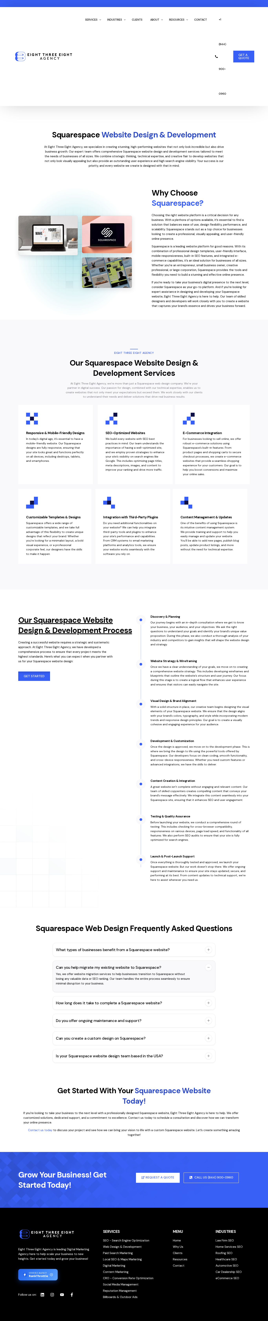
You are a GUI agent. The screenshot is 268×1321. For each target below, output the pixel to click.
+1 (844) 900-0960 (222, 56)
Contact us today (40, 1130)
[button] (134, 950)
